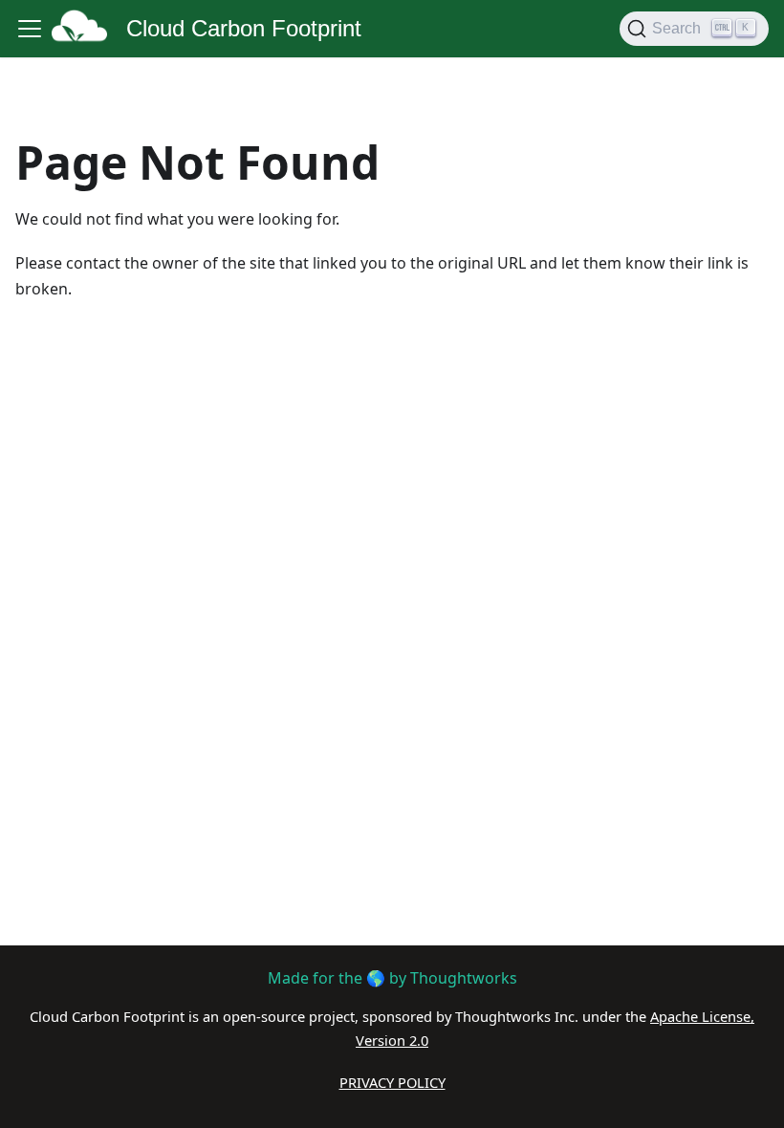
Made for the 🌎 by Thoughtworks (392, 977)
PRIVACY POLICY (392, 1082)
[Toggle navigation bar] (29, 28)
